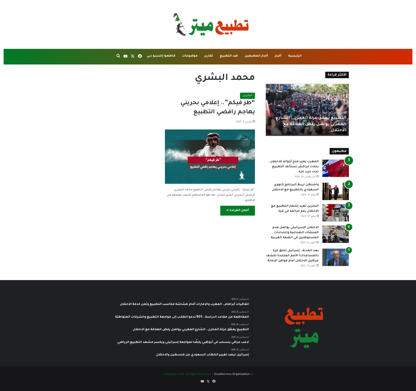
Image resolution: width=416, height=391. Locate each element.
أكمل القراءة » (237, 210)
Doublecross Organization (232, 374)
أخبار (278, 56)
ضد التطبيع (229, 56)
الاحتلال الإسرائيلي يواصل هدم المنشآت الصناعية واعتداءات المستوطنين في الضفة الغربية (295, 232)
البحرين (247, 95)
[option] (307, 109)
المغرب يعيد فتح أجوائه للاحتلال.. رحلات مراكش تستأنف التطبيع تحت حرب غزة (293, 166)
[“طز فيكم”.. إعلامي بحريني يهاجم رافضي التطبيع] (210, 156)
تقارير (208, 56)
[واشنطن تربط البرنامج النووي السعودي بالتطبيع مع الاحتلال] (335, 191)
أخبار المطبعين (256, 56)
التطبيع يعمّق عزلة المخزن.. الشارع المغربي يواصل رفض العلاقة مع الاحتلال (311, 124)
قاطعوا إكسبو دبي (161, 56)
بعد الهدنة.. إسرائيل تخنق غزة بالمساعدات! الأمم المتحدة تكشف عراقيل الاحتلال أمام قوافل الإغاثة (292, 256)
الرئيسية (295, 56)
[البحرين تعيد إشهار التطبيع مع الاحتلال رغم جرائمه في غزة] (335, 213)
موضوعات (190, 56)
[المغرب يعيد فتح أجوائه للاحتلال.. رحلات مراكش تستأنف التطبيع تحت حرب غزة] (335, 168)
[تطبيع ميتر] (208, 24)
